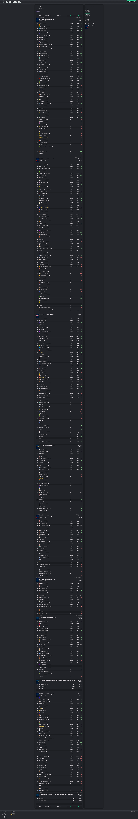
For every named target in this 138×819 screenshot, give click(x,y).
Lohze (38, 11)
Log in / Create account (131, 1)
